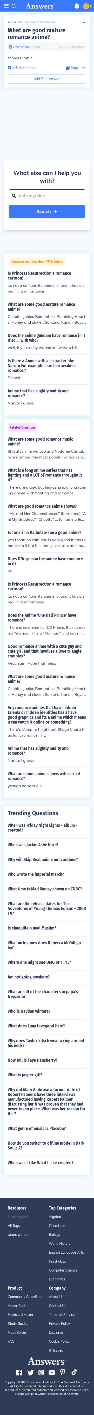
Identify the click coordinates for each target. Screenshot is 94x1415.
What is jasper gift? (25, 1075)
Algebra (55, 1217)
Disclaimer (57, 1332)
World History (59, 1243)
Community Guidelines (25, 1297)
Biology (54, 1234)
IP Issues (56, 1350)
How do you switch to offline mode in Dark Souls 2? (46, 1146)
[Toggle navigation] (6, 6)
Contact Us (57, 1306)
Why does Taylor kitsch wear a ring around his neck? (46, 1043)
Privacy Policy (59, 1323)
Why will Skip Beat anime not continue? (43, 859)
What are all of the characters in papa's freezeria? (43, 994)
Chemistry (57, 1226)
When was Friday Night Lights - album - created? (43, 828)
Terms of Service (62, 1314)
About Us (56, 1297)
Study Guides (18, 1323)
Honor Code (17, 1306)
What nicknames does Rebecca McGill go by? (44, 945)
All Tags (14, 1226)
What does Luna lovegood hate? (36, 1026)
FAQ (11, 1341)
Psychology (57, 1261)
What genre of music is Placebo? (37, 1128)
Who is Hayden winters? (29, 1011)
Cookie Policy (59, 1341)
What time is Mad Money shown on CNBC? (45, 889)
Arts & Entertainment (22, 22)
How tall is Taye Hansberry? (32, 1060)
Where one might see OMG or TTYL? (39, 962)
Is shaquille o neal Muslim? (32, 928)
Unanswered (17, 1234)
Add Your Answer (47, 79)
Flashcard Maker (20, 1314)
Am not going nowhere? (29, 977)
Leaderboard (17, 1217)
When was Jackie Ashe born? (33, 845)
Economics (57, 1279)
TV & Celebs (47, 22)
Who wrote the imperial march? (36, 874)
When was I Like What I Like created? (41, 1162)
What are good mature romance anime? (36, 34)
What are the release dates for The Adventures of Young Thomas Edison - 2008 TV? (47, 908)
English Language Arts (66, 1252)
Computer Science (63, 1270)
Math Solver (17, 1332)
